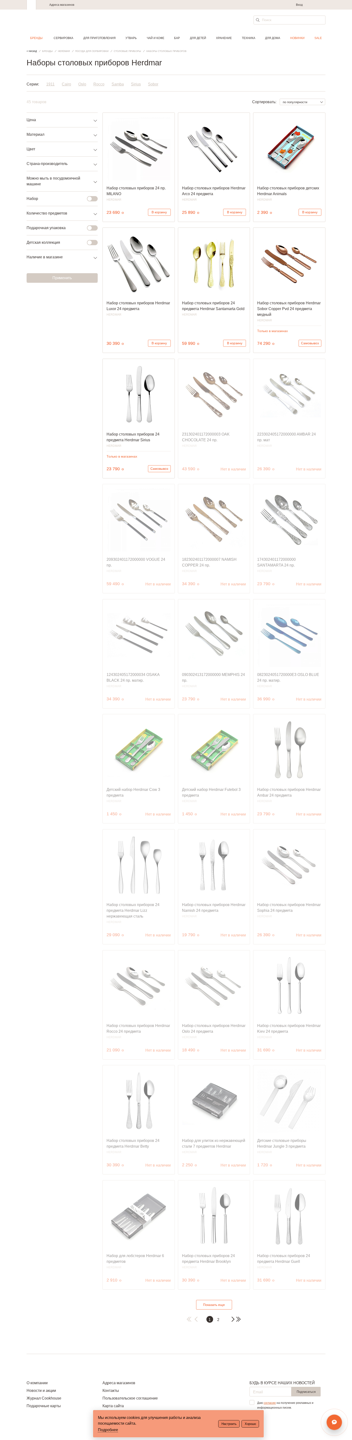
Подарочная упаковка (46, 228)
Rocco (98, 84)
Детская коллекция (43, 242)
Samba (118, 84)
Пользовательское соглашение (130, 1398)
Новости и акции (41, 1391)
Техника (248, 38)
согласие (270, 1403)
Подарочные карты (44, 1406)
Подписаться (306, 1392)
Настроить (229, 1424)
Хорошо (250, 1424)
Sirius (136, 84)
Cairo (66, 84)
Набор (32, 199)
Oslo (82, 84)
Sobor (153, 84)
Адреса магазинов (61, 4)
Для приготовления (99, 38)
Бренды (36, 38)
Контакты (110, 1391)
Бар (177, 38)
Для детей (198, 38)
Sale (318, 38)
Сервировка (63, 38)
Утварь (131, 38)
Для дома (272, 38)
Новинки (297, 38)
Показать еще (214, 1305)
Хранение (224, 38)
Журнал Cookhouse (44, 1398)
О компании (37, 1383)
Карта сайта (113, 1406)
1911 (50, 84)
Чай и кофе (155, 38)
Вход (299, 4)
